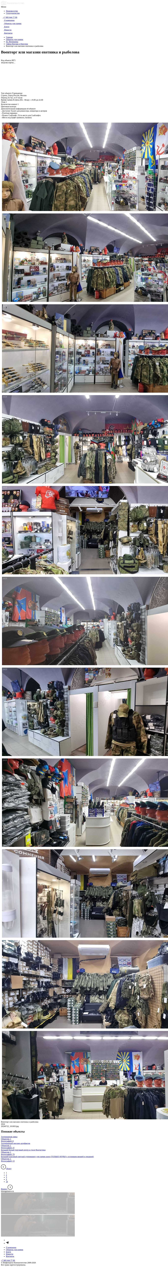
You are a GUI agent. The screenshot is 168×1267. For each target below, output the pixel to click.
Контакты (10, 1256)
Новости (9, 1254)
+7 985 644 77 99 (8, 1260)
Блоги (8, 1252)
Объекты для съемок (14, 1250)
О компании (11, 1247)
